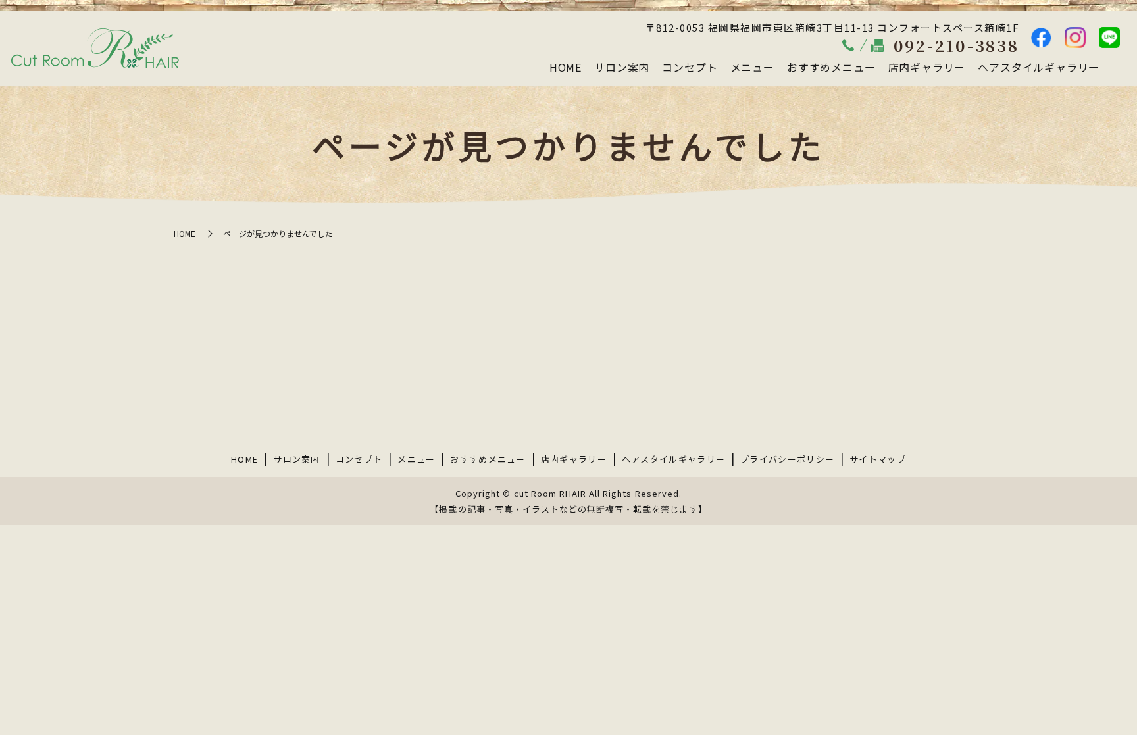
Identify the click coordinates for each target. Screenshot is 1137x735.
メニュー (752, 67)
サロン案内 (621, 67)
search (1116, 68)
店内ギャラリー (927, 67)
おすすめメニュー (831, 67)
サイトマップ (877, 459)
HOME (565, 67)
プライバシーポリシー (787, 459)
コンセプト (689, 67)
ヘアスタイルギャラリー (1038, 67)
